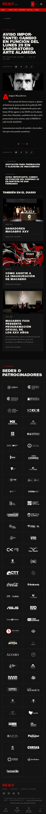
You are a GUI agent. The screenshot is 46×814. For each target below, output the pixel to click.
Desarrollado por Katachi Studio (22, 803)
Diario (6, 18)
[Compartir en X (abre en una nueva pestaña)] (26, 67)
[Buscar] (41, 4)
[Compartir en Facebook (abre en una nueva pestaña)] (21, 67)
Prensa (4, 789)
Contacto (14, 789)
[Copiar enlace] (31, 67)
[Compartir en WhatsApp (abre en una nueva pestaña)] (16, 67)
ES (32, 4)
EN (36, 4)
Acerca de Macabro (28, 789)
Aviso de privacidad (34, 800)
